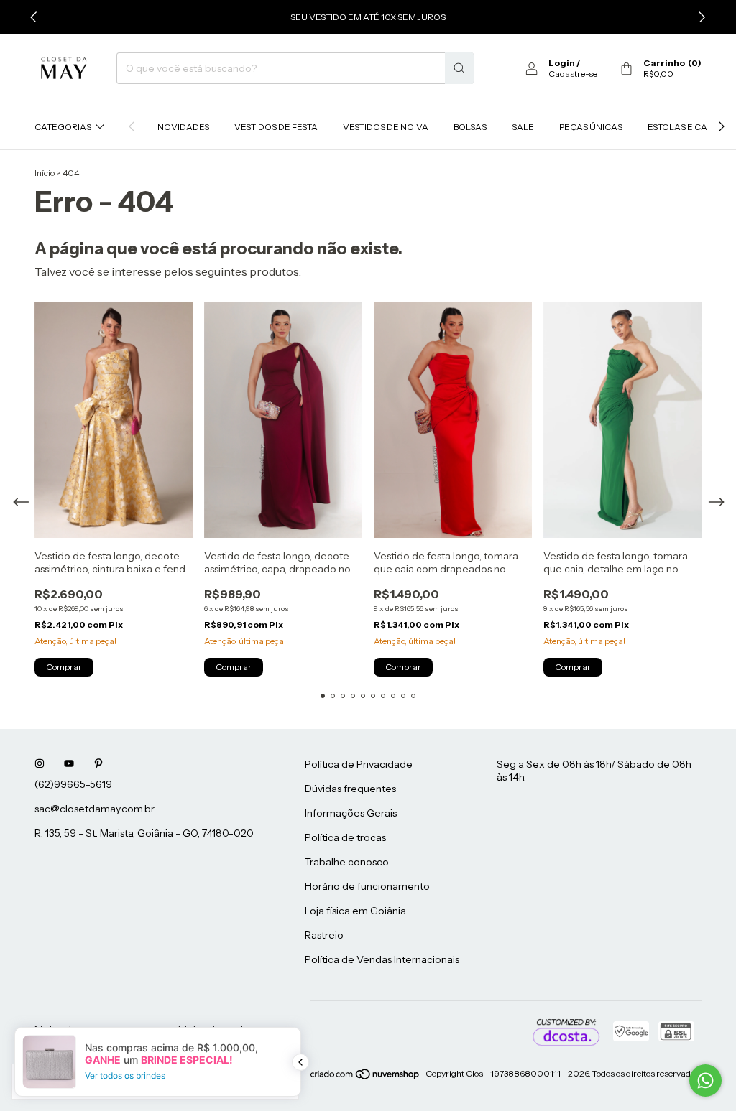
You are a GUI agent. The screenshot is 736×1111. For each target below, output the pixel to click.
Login (561, 62)
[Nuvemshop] (365, 1077)
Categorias (62, 126)
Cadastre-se (572, 73)
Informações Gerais (351, 812)
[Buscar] (459, 68)
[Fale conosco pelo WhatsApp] (705, 1080)
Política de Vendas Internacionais (382, 959)
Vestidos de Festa (276, 126)
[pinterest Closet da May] (98, 764)
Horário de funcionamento (367, 886)
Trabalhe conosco (347, 861)
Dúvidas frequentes (350, 788)
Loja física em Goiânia (355, 910)
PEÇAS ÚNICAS (590, 126)
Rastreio (324, 935)
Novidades (183, 126)
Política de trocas (345, 837)
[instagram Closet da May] (39, 764)
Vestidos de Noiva (385, 126)
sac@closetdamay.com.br (94, 808)
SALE (523, 126)
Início (44, 172)
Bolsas (470, 126)
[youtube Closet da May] (69, 764)
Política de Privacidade (359, 764)
